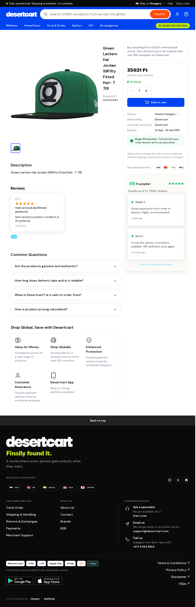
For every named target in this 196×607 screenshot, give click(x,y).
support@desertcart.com (151, 531)
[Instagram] (169, 480)
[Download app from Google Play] (19, 581)
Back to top (98, 420)
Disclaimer (180, 577)
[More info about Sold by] (178, 114)
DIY (91, 25)
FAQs (184, 584)
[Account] (177, 14)
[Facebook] (186, 480)
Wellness (12, 25)
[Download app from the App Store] (48, 581)
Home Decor (32, 25)
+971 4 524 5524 (143, 546)
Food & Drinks (56, 25)
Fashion (77, 25)
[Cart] (186, 14)
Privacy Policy (178, 570)
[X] (178, 480)
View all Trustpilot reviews (155, 264)
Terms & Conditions (173, 563)
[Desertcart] (21, 14)
